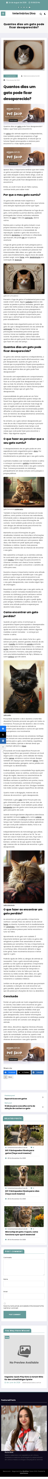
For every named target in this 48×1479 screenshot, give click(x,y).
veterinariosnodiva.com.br (31, 76)
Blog (7, 1337)
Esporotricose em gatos (16, 1098)
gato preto (7, 715)
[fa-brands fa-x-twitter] (21, 7)
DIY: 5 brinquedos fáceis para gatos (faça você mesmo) (19, 1152)
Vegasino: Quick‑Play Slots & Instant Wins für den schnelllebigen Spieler (23, 1378)
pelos (23, 817)
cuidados (29, 302)
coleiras (38, 817)
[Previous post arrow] (42, 1097)
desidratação (35, 257)
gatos (8, 134)
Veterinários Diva (24, 13)
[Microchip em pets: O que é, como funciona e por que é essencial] (24, 1216)
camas (11, 758)
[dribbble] (24, 7)
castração (29, 218)
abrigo (35, 761)
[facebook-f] (18, 7)
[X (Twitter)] (3, 735)
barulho (12, 644)
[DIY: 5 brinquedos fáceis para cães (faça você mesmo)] (24, 1176)
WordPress (26, 1471)
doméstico (16, 235)
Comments (7, 1258)
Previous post (10, 1095)
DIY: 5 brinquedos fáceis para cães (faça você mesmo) (22, 1192)
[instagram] (27, 7)
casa (14, 218)
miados (11, 560)
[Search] (40, 14)
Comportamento (11, 76)
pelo (20, 800)
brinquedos (7, 807)
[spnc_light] (45, 14)
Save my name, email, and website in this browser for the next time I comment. (23, 1307)
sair (23, 238)
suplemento (19, 509)
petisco (11, 657)
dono (36, 451)
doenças (18, 260)
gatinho (26, 463)
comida (30, 644)
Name (5, 1279)
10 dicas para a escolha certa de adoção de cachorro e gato (20, 1107)
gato (19, 126)
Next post (8, 1103)
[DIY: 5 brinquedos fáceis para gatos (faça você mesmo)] (24, 1135)
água (24, 746)
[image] (24, 114)
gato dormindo (9, 905)
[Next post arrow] (42, 1107)
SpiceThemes (24, 1473)
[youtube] (30, 7)
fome (22, 257)
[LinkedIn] (3, 741)
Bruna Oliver (9, 1452)
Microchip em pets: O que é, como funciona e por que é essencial (21, 1233)
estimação (7, 329)
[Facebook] (3, 729)
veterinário (10, 927)
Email (5, 1292)
